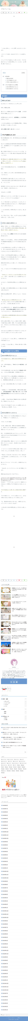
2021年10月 (5, 990)
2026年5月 (5, 815)
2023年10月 (5, 917)
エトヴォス (17, 759)
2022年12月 (5, 950)
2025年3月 (5, 861)
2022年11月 (5, 953)
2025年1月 (5, 868)
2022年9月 (5, 957)
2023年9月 (5, 920)
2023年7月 (5, 927)
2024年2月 (5, 904)
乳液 (19, 765)
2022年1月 (5, 980)
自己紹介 (7, 76)
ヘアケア (15, 704)
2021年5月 (5, 996)
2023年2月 (5, 943)
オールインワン (4, 761)
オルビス (22, 759)
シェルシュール (22, 761)
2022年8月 (5, 960)
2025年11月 (5, 835)
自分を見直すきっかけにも (12, 88)
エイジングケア (11, 759)
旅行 (14, 709)
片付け (15, 718)
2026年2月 (5, 825)
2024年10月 (5, 877)
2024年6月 (5, 891)
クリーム (10, 761)
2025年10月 (5, 838)
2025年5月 (5, 854)
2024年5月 (5, 894)
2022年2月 (5, 976)
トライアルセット (16, 763)
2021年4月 (5, 999)
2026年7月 (5, 808)
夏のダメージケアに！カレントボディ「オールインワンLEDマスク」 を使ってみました (14, 733)
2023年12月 (5, 910)
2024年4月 (5, 897)
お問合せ (18, 1017)
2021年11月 (5, 986)
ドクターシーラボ (23, 763)
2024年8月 (5, 884)
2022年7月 (5, 963)
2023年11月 (5, 914)
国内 (15, 711)
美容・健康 (14, 699)
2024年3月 (5, 901)
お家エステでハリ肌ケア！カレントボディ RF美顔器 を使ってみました (14, 746)
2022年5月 (5, 970)
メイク (15, 706)
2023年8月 (5, 924)
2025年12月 (5, 831)
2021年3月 (5, 1003)
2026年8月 (5, 805)
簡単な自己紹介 (10, 78)
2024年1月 (5, 907)
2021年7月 (5, 993)
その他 (15, 719)
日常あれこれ (14, 716)
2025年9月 (5, 841)
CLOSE (23, 72)
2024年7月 (5, 887)
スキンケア (15, 701)
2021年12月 (5, 983)
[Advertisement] (14, 31)
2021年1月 (5, 1009)
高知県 (3, 772)
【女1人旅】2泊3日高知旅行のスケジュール (12, 742)
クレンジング (16, 761)
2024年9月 (5, 881)
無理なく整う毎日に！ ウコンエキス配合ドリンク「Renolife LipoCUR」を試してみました (14, 738)
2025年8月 (5, 845)
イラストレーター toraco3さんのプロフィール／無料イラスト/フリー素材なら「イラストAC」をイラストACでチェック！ (13, 479)
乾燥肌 (23, 765)
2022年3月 (5, 973)
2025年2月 (5, 864)
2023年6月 (5, 930)
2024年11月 (5, 874)
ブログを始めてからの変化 (11, 84)
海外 (15, 713)
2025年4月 (5, 858)
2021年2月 (5, 1006)
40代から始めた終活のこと (12, 82)
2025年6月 (5, 851)
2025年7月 (5, 848)
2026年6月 (5, 812)
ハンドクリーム (4, 765)
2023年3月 (5, 940)
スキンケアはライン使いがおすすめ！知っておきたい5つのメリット (15, 728)
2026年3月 (5, 821)
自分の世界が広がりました (12, 86)
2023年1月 (5, 947)
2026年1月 (5, 828)
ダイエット (9, 763)
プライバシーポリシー (11, 1017)
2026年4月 (5, 818)
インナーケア (15, 702)
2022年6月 (5, 966)
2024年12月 (5, 871)
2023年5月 (5, 934)
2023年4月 (5, 937)
